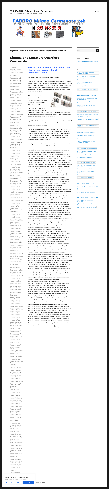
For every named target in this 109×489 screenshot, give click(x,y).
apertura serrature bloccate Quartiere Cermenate (15, 89)
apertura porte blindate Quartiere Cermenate (85, 83)
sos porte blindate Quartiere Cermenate (15, 431)
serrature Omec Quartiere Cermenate (15, 405)
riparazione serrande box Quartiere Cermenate (15, 302)
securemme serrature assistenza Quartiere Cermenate (16, 338)
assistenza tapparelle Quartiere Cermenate (15, 110)
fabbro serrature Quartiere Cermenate (14, 208)
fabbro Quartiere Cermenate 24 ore (16, 197)
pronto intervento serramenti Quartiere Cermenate (15, 267)
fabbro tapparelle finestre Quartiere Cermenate (85, 201)
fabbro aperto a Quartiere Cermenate (86, 162)
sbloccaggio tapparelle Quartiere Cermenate (85, 204)
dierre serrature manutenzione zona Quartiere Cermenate (15, 149)
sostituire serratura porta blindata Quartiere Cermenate (15, 434)
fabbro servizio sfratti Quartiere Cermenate (16, 211)
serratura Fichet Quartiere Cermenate (15, 349)
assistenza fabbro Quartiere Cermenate (86, 95)
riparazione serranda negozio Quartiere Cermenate (15, 299)
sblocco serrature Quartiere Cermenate (86, 207)
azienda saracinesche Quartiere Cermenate (15, 113)
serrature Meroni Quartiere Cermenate (15, 397)
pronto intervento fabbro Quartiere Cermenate (16, 253)
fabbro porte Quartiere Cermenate (85, 177)
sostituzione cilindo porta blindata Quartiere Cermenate (16, 439)
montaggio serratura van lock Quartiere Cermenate (16, 236)
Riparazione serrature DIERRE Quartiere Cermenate (16, 306)
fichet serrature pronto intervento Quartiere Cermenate (16, 222)
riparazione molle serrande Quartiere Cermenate (16, 286)
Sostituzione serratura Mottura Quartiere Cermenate (16, 453)
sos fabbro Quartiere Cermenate (16, 428)
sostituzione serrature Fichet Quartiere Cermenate (16, 459)
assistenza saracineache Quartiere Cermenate (15, 100)
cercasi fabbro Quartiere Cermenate (86, 132)
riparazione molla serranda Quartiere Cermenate (16, 283)
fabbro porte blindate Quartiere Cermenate (87, 174)
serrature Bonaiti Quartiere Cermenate (15, 364)
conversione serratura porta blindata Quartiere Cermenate (16, 144)
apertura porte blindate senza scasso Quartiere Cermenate (15, 83)
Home (97, 11)
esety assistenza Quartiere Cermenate (15, 160)
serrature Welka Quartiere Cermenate (15, 420)
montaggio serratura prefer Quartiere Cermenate (16, 233)
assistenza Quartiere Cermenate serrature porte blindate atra (87, 99)
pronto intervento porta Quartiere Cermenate (16, 256)
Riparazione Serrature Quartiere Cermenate (88, 61)
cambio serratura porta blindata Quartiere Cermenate (15, 125)
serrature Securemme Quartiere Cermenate (15, 413)
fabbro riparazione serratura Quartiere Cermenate (86, 189)
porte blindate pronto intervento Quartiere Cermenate (16, 239)
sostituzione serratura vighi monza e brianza (16, 456)
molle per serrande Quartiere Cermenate (15, 230)
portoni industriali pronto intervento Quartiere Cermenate (16, 244)
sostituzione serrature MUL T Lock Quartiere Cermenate (16, 463)
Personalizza (10, 482)
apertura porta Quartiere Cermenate (86, 76)
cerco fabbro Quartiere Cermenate (85, 135)
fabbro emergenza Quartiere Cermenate (87, 168)
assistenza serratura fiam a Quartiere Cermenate (16, 103)
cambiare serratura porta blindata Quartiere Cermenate (16, 122)
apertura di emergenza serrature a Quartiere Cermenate (15, 71)
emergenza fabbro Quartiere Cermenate (87, 148)
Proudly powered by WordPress (37, 482)
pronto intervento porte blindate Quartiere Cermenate (16, 260)
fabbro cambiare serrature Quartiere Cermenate (86, 166)
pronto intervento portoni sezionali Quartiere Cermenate (16, 264)
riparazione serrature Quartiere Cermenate (15, 313)
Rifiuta (19, 482)
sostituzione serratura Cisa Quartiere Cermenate (16, 450)
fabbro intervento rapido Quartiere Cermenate (85, 172)
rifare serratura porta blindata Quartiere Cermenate (16, 277)
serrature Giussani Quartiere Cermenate (15, 389)
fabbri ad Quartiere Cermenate (84, 157)
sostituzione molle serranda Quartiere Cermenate (16, 447)
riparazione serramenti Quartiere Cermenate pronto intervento (15, 294)
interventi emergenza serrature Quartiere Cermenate (15, 227)
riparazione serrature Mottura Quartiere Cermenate (16, 310)
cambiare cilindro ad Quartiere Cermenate (87, 119)
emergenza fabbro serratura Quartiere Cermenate (14, 156)
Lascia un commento (15, 472)
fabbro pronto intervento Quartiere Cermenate (16, 194)
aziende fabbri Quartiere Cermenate (86, 116)
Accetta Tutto (28, 482)
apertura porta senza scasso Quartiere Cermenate (86, 79)
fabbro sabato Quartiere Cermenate (86, 192)
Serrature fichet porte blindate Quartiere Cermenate (15, 386)
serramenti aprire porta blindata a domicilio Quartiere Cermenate (15, 342)
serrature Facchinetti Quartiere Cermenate (15, 380)
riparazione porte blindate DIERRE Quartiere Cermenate (15, 289)
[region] (19, 480)
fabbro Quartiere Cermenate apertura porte (87, 186)
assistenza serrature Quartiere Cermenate (15, 107)
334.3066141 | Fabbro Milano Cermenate (31, 11)
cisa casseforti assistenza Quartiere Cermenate (16, 141)
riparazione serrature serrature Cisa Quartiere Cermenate (15, 316)
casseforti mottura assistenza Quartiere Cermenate (15, 133)
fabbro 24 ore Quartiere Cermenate (85, 160)
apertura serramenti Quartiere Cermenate (15, 86)
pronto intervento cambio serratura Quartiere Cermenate (16, 250)
